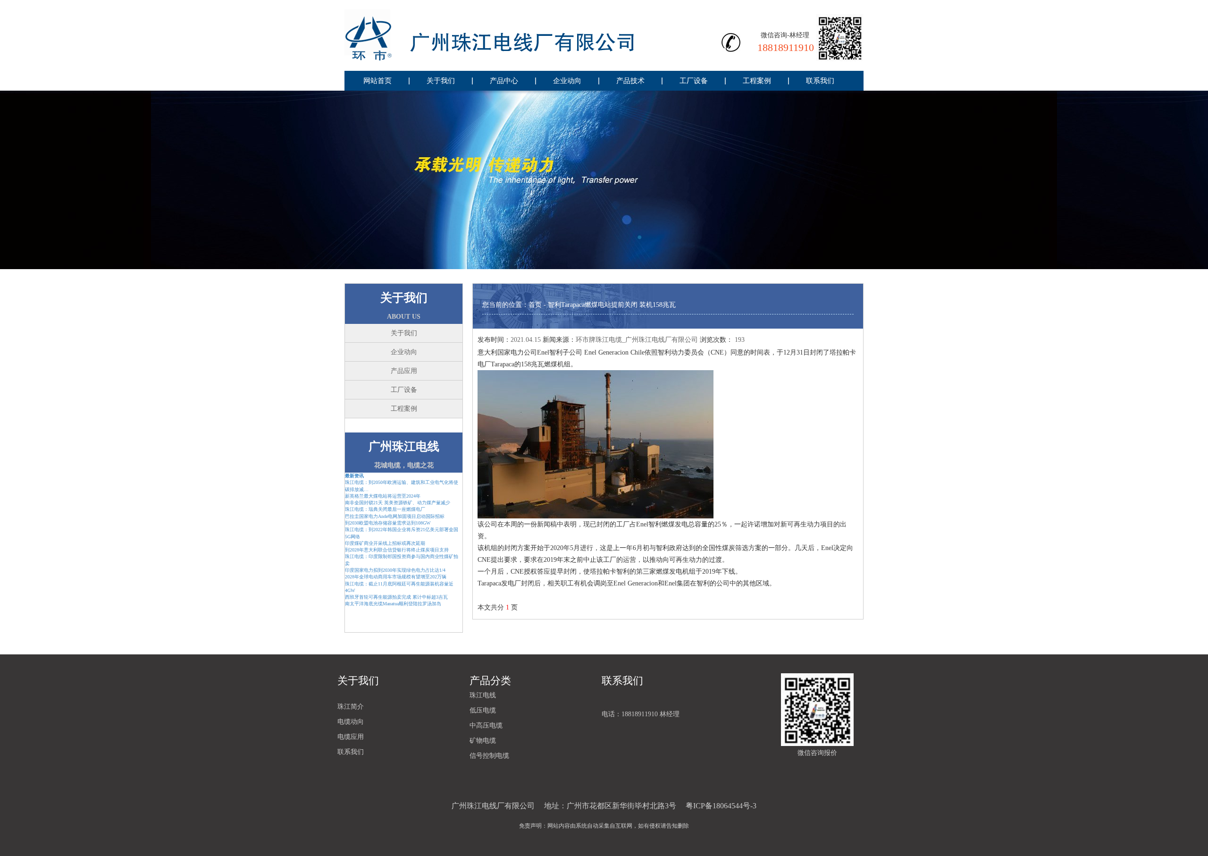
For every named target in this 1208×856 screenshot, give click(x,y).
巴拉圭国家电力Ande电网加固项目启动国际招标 (395, 516)
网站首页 (377, 81)
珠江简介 (350, 706)
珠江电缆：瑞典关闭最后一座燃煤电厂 (385, 509)
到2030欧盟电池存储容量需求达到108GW (387, 522)
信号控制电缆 (489, 755)
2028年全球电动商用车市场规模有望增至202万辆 (395, 576)
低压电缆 (483, 710)
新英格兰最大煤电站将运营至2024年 (382, 496)
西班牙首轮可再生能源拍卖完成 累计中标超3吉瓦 (396, 597)
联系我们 (820, 81)
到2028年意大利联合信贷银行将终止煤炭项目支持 (397, 549)
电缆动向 (350, 721)
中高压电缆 (486, 725)
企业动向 (567, 81)
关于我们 (441, 81)
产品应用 (404, 370)
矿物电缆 (483, 740)
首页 (535, 304)
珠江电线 (483, 695)
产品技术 (630, 81)
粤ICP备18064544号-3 (721, 806)
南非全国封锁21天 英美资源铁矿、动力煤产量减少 (397, 502)
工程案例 (757, 81)
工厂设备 (694, 81)
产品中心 (504, 81)
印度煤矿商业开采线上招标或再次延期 (385, 543)
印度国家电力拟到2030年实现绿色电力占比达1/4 (395, 570)
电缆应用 (350, 736)
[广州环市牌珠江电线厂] (509, 35)
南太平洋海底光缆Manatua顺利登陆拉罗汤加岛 (393, 603)
